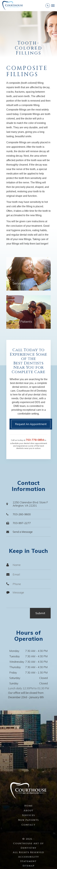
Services (19, 283)
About (28, 810)
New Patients (22, 321)
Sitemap (29, 865)
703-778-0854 (35, 439)
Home (28, 805)
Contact (28, 824)
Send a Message (23, 531)
